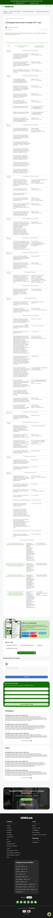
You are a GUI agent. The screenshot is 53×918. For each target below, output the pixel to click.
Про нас (34, 825)
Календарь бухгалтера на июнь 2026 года (16, 715)
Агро (8, 839)
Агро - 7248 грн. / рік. (20, 874)
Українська (23, 897)
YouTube (34, 635)
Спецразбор (9, 834)
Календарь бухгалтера (9, 18)
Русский (29, 897)
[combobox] (26, 700)
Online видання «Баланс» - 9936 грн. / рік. (25, 886)
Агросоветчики (10, 836)
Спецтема (9, 827)
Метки (8, 857)
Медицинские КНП (11, 843)
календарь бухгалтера (12, 648)
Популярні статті (19, 891)
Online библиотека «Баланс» (13, 855)
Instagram (35, 633)
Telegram (43, 633)
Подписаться (33, 3)
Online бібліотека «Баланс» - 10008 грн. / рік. (26, 884)
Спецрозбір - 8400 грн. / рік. (22, 876)
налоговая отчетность (11, 645)
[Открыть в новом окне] (26, 326)
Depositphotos (35, 842)
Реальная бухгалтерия (12, 845)
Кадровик (9, 841)
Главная (8, 825)
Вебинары (9, 832)
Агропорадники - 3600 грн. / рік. (23, 879)
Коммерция (9, 830)
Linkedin (26, 635)
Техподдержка (35, 830)
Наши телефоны (36, 832)
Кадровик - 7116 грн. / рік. (21, 869)
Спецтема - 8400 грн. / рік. (22, 866)
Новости (8, 848)
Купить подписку (26, 799)
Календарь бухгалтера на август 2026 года (17, 733)
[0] (49, 914)
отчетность (40, 645)
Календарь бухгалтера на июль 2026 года (16, 724)
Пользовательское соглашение (39, 834)
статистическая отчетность (27, 645)
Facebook (26, 633)
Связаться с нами (36, 827)
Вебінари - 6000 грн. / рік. (21, 881)
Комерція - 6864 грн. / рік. (21, 871)
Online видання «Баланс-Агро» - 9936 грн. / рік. (26, 889)
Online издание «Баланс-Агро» (14, 852)
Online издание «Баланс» (12, 850)
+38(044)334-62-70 (20, 3)
